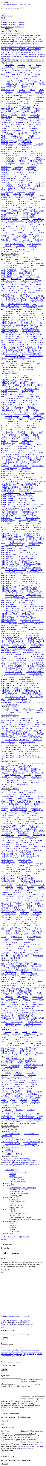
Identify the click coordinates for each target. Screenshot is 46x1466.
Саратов (30, 1354)
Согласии (16, 1405)
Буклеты (12, 1225)
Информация (10, 1221)
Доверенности (14, 1231)
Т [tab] (30, 60)
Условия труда (14, 1215)
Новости (12, 1227)
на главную (5, 1270)
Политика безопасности (18, 1213)
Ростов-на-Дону (20, 1354)
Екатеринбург (6, 1352)
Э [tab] (39, 60)
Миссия (12, 1176)
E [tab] (5, 63)
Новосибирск (16, 1352)
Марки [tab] (10, 31)
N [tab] (11, 63)
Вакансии (13, 1212)
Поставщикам (10, 1197)
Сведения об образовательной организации (25, 1219)
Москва (3, 1350)
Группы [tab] (4, 31)
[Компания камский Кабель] (15, 1316)
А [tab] (2, 60)
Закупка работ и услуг (17, 1201)
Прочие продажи (15, 1195)
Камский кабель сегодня (18, 1172)
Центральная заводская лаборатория (22, 1188)
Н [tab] (14, 60)
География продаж (16, 1178)
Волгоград (10, 1354)
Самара (39, 1352)
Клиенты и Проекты (16, 1179)
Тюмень (39, 1354)
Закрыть (4, 1369)
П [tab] (21, 60)
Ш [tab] (36, 60)
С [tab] (27, 60)
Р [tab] (24, 60)
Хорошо (4, 1338)
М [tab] (11, 60)
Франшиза (9, 1233)
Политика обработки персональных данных (17, 1324)
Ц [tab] (33, 60)
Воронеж (33, 1352)
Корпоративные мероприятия (20, 1217)
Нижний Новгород (32, 1350)
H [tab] (8, 63)
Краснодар (26, 1352)
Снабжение (13, 1200)
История (12, 1174)
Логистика (13, 1203)
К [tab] (8, 60)
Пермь (22, 1350)
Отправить (30, 1407)
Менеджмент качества (17, 1181)
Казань (3, 1354)
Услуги (7, 1185)
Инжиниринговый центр (18, 1190)
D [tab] (2, 63)
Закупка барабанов (16, 1207)
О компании (9, 1170)
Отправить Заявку (7, 1450)
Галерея (12, 1229)
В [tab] (5, 60)
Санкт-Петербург (13, 1350)
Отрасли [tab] (17, 31)
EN (5, 18)
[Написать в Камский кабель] (2, 6)
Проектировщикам (16, 1191)
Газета (11, 1224)
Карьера (8, 1209)
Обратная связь (7, 16)
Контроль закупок (16, 1205)
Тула (34, 1354)
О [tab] (17, 60)
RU (2, 18)
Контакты (8, 1183)
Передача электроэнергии (18, 1193)
